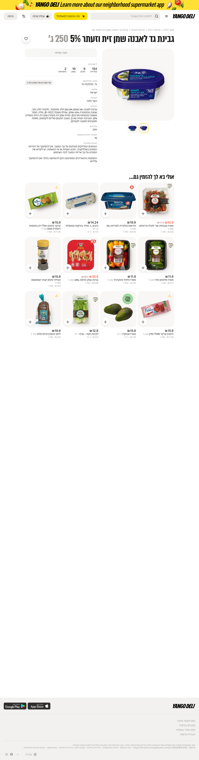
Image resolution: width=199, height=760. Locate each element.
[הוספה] (143, 213)
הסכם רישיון (80, 747)
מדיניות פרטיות (93, 747)
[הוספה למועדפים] (26, 38)
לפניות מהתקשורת (110, 747)
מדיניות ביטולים (66, 747)
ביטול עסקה (52, 747)
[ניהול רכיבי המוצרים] (23, 16)
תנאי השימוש (125, 747)
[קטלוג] (166, 16)
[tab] (144, 128)
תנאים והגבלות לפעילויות (34, 747)
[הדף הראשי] (184, 17)
